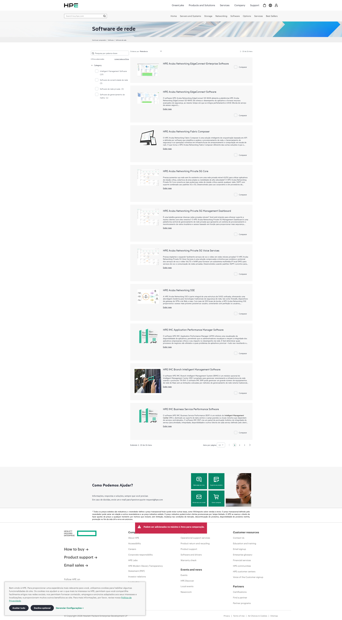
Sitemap (274, 616)
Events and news (191, 569)
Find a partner (240, 597)
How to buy (74, 549)
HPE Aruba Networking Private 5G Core (185, 171)
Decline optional (42, 608)
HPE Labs (133, 560)
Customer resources (246, 532)
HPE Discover (187, 580)
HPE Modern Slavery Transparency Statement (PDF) (145, 568)
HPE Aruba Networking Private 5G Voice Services (191, 250)
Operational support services (195, 537)
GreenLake (178, 5)
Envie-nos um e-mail (199, 502)
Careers (132, 549)
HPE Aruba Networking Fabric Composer (186, 131)
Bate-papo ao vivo (199, 485)
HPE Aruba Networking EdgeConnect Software (189, 91)
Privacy (227, 616)
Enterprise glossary (242, 554)
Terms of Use (239, 616)
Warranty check (188, 560)
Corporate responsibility (140, 554)
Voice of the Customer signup (248, 577)
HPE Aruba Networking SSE (179, 290)
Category (98, 65)
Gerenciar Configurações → (70, 608)
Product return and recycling (195, 543)
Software (111, 40)
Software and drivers (191, 554)
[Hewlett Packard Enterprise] (71, 5)
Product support (78, 557)
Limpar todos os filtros (121, 59)
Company (239, 5)
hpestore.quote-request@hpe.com (147, 499)
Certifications (240, 592)
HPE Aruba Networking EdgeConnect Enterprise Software (196, 63)
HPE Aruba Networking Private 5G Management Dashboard (197, 210)
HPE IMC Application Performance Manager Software (193, 329)
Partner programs (242, 603)
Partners (238, 586)
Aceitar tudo (18, 608)
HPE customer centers (244, 571)
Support (254, 5)
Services (225, 5)
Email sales (74, 565)
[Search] (104, 16)
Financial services (242, 560)
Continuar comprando (99, 40)
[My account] (276, 5)
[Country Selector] (270, 5)
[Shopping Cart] (264, 5)
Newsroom (186, 592)
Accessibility (134, 543)
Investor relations (137, 576)
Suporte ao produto (216, 485)
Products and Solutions (202, 5)
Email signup (239, 549)
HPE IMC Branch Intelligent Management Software (191, 369)
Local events (187, 586)
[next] (249, 445)
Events (184, 575)
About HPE (133, 537)
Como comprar (216, 502)
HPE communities (242, 566)
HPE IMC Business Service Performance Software (191, 409)
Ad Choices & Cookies (257, 616)
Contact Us (238, 537)
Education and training (244, 543)
